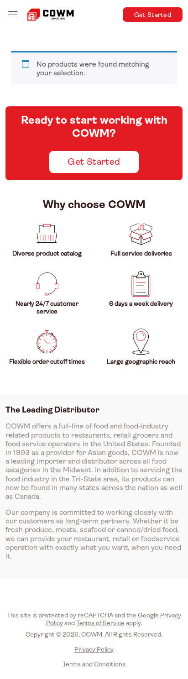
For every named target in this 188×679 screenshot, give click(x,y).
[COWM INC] (50, 14)
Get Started (152, 14)
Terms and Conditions (94, 664)
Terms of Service (100, 623)
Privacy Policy (94, 649)
